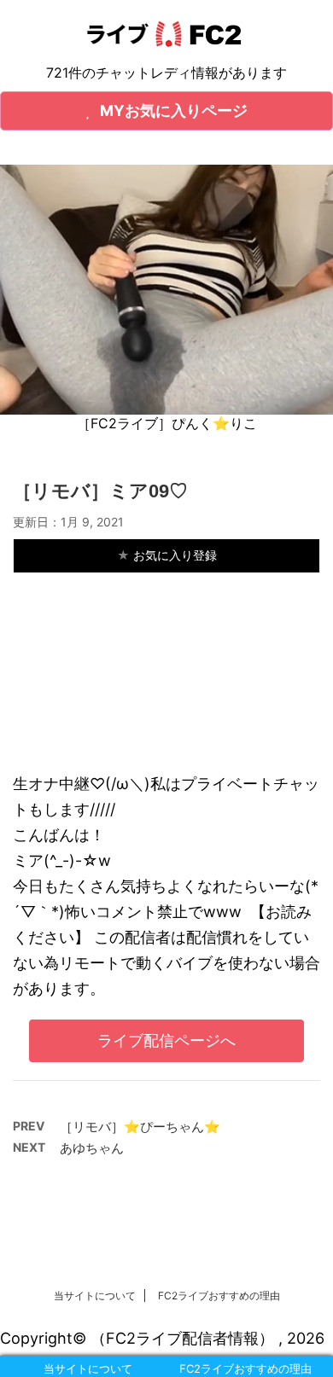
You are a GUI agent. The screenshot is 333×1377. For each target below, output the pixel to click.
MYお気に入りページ (174, 110)
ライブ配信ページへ (166, 1040)
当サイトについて (95, 1295)
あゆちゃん (92, 1148)
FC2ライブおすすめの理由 (219, 1295)
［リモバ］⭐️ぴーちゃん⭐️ (140, 1126)
